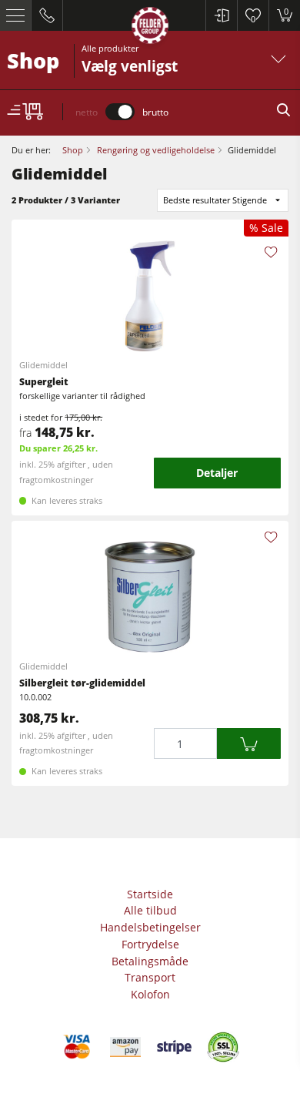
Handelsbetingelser (150, 927)
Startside (150, 894)
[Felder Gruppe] (150, 28)
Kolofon (150, 994)
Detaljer (217, 472)
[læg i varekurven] (248, 744)
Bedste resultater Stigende (215, 200)
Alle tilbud (150, 910)
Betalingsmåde (150, 961)
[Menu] (16, 15)
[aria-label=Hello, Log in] (221, 15)
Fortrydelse (150, 944)
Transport (150, 977)
